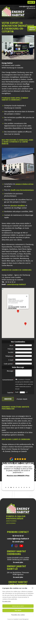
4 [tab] (13, 487)
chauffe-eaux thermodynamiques (22, 190)
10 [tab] (29, 487)
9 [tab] (26, 487)
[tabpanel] (18, 471)
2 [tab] (8, 487)
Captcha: (10, 393)
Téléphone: (9, 356)
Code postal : (9, 364)
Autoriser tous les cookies (18, 606)
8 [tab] (24, 487)
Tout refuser (18, 610)
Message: (10, 371)
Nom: (12, 345)
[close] (32, 588)
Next (34, 476)
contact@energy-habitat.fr (27, 6)
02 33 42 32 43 (31, 8)
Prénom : (11, 349)
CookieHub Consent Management (21, 619)
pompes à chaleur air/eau (24, 184)
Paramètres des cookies (18, 615)
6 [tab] (18, 487)
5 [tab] (16, 487)
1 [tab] (5, 487)
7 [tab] (21, 487)
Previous (2, 476)
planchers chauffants (17, 206)
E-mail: (11, 360)
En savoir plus (18, 542)
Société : (11, 352)
